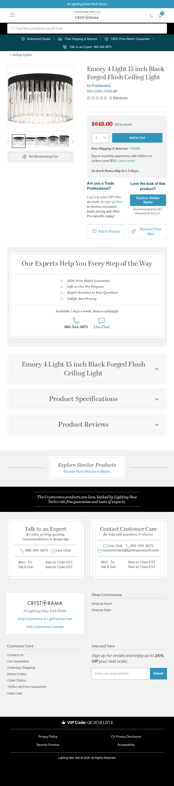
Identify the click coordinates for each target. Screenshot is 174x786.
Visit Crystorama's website (45, 627)
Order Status (16, 680)
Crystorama (101, 85)
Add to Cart (137, 137)
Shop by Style (101, 610)
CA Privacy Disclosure (126, 736)
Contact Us (15, 655)
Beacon (155, 213)
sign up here (113, 202)
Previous (10, 101)
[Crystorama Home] (87, 15)
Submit (158, 673)
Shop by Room (102, 603)
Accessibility (126, 745)
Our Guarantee (18, 661)
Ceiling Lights (22, 54)
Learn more (126, 161)
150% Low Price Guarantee (26, 687)
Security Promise (47, 745)
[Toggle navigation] (12, 15)
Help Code (14, 693)
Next (70, 101)
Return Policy (16, 674)
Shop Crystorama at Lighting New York (44, 619)
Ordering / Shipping (21, 667)
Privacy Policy (48, 736)
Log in (91, 197)
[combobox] (87, 28)
